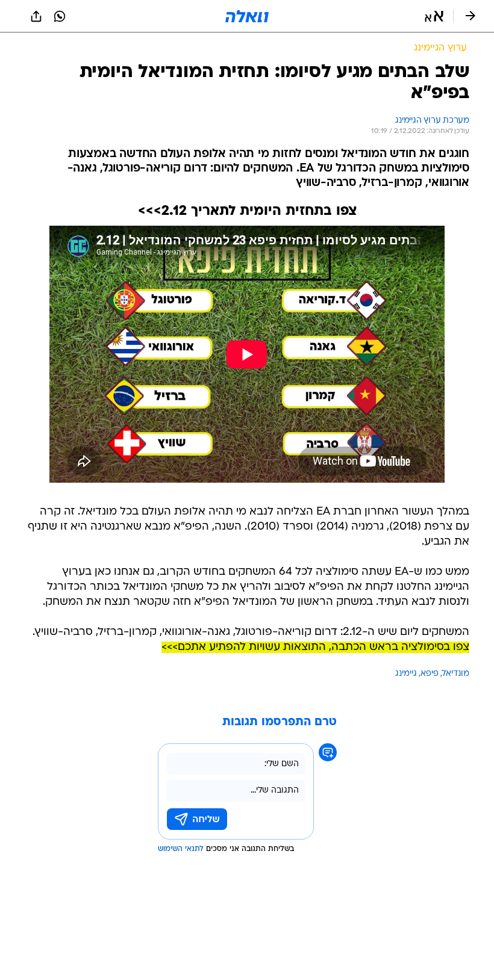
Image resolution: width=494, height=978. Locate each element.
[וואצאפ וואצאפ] (60, 16)
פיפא (430, 674)
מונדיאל (455, 674)
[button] (434, 16)
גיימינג (406, 674)
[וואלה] (247, 16)
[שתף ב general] (36, 16)
